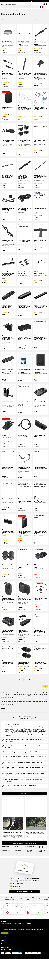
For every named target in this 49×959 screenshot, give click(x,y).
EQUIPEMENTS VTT (7, 846)
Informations (4, 937)
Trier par (36, 19)
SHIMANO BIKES (6, 850)
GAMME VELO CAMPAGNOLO (30, 851)
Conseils (3, 940)
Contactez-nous (5, 943)
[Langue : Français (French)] (41, 6)
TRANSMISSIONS (30, 846)
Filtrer (45, 686)
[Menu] (1, 4)
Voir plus (3, 708)
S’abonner (4, 933)
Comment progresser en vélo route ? (35, 832)
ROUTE (16, 846)
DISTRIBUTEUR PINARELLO (42, 851)
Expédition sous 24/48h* (29, 897)
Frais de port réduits (9, 897)
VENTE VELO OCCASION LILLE (42, 847)
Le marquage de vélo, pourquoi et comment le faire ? (12, 833)
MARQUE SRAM (18, 850)
